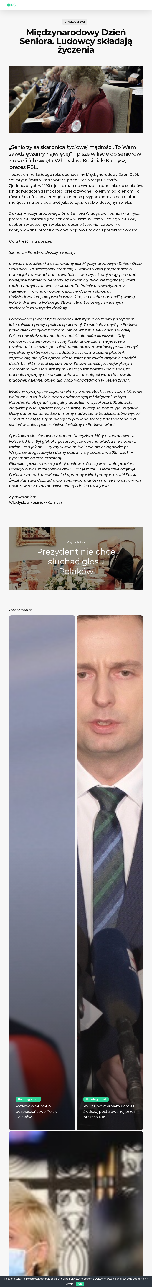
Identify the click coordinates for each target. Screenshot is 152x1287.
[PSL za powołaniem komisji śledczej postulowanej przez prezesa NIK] (110, 872)
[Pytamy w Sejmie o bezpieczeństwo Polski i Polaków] (42, 872)
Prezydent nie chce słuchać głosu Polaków (76, 558)
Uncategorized (75, 22)
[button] (145, 5)
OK (80, 1284)
